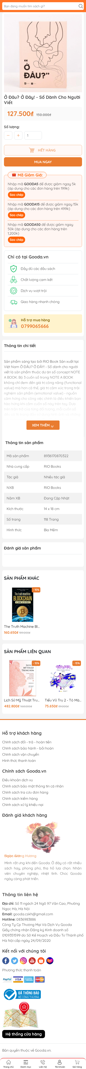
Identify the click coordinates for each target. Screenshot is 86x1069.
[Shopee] (41, 960)
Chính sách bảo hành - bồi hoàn (28, 748)
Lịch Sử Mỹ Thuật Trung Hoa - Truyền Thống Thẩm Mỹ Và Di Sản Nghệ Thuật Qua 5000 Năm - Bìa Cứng (22, 700)
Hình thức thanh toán (19, 760)
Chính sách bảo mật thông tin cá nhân (33, 786)
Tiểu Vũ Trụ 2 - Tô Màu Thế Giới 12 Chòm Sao (63, 700)
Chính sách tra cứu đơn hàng (25, 792)
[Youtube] (32, 960)
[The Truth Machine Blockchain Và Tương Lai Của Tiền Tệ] (22, 605)
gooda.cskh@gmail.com (33, 914)
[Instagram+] (23, 960)
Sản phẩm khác (21, 578)
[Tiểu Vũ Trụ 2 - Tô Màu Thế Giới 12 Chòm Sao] (63, 678)
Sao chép (16, 195)
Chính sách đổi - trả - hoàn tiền (26, 742)
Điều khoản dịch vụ (17, 780)
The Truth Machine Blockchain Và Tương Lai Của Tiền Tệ (22, 626)
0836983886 (26, 919)
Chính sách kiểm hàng (20, 798)
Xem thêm (41, 425)
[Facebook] (5, 960)
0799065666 (35, 326)
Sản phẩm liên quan (27, 651)
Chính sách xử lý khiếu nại (22, 804)
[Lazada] (49, 960)
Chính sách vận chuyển (20, 754)
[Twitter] (14, 960)
